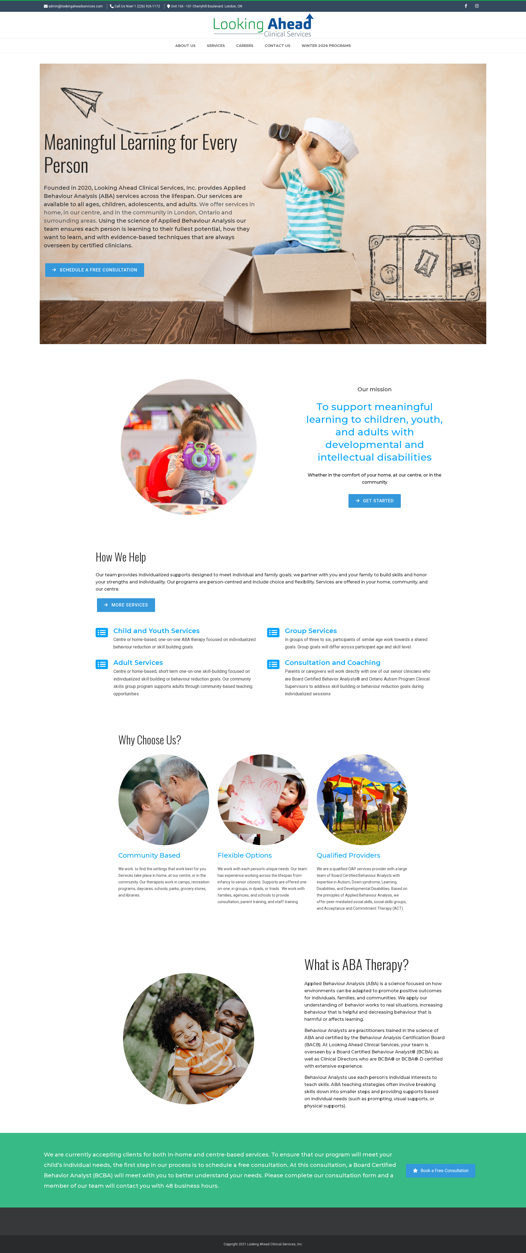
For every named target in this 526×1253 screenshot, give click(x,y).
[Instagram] (476, 6)
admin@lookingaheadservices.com (75, 6)
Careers (244, 45)
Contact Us (277, 45)
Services (216, 45)
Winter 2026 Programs (326, 45)
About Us (185, 45)
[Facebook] (465, 6)
